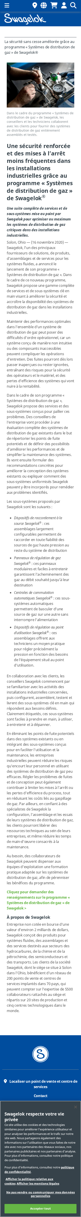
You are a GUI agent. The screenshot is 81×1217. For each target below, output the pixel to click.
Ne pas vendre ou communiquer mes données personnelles (40, 1194)
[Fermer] (76, 1107)
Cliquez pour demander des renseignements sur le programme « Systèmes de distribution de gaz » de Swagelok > (38, 900)
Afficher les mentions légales (38, 1183)
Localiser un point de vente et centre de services (43, 1084)
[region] (40, 1159)
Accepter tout (40, 1208)
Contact (40, 1096)
